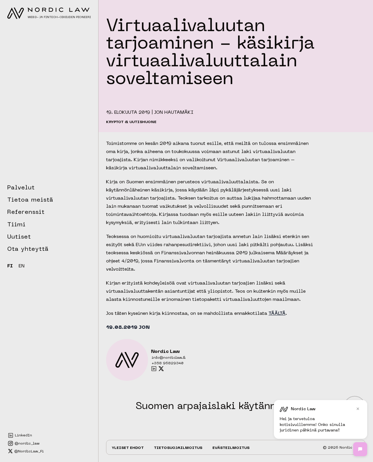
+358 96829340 (168, 363)
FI (10, 266)
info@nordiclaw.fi (169, 358)
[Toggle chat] (360, 449)
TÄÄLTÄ (277, 313)
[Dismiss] (357, 408)
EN (21, 266)
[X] (161, 369)
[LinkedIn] (154, 369)
